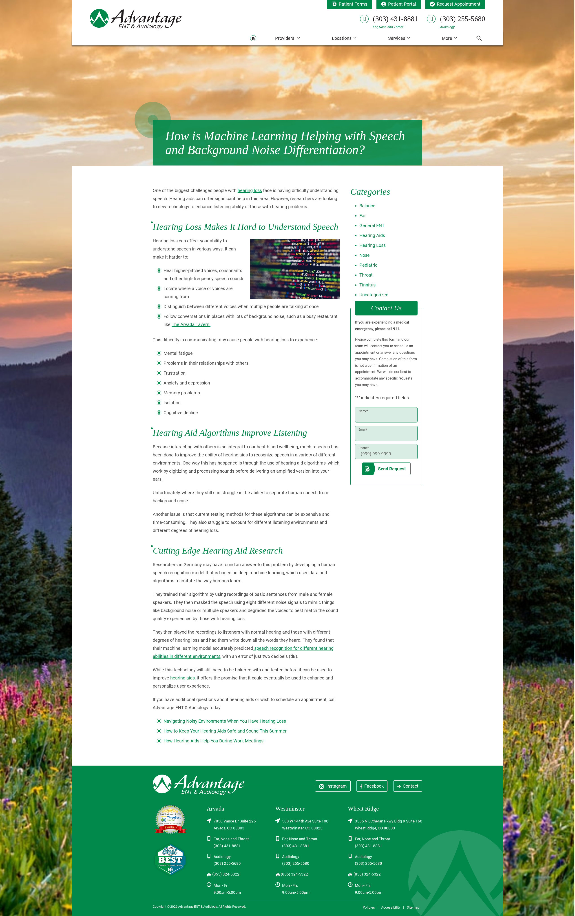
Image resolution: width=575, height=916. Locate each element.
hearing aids (182, 678)
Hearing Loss (372, 245)
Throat (366, 275)
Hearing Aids (372, 235)
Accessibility (390, 907)
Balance (367, 205)
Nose (364, 255)
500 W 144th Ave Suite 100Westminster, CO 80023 (305, 824)
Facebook (373, 786)
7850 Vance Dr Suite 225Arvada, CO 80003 (235, 824)
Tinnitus (367, 285)
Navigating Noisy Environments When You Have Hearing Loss (225, 721)
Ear (362, 215)
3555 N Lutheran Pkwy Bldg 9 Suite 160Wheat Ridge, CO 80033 (388, 824)
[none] (287, 38)
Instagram (336, 786)
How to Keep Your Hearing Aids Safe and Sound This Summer (225, 731)
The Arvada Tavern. (191, 324)
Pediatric (368, 265)
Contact (410, 786)
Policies (369, 907)
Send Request (392, 468)
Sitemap (413, 907)
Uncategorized (373, 294)
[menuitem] (253, 38)
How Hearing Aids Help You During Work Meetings (213, 741)
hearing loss (250, 190)
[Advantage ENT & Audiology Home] (136, 18)
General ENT (372, 225)
